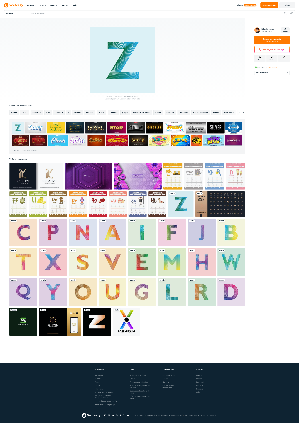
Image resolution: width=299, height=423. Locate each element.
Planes (240, 5)
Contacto (165, 379)
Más (74, 5)
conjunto (113, 112)
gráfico (101, 112)
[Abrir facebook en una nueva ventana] (105, 415)
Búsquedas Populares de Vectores (140, 386)
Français (199, 389)
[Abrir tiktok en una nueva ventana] (120, 415)
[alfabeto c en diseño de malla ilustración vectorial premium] (23, 232)
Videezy (98, 382)
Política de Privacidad (191, 415)
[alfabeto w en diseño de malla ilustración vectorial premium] (231, 262)
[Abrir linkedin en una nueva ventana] (113, 415)
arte (48, 112)
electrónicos (229, 112)
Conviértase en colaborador (168, 386)
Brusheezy (99, 375)
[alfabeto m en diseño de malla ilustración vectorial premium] (172, 262)
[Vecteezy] (13, 5)
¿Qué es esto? (272, 67)
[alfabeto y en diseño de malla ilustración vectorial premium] (53, 292)
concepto (59, 112)
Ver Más (233, 140)
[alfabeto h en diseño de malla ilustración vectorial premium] (202, 262)
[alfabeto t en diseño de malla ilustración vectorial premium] (23, 262)
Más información (262, 73)
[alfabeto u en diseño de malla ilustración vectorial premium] (112, 292)
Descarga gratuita (271, 40)
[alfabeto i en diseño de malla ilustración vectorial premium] (142, 232)
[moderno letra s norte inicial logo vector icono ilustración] (23, 322)
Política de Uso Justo (208, 415)
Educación (99, 389)
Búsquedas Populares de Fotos (140, 392)
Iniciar (287, 5)
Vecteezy (98, 379)
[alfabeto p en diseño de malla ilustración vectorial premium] (53, 232)
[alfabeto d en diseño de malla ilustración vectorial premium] (231, 292)
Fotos (41, 5)
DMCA (132, 379)
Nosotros (166, 382)
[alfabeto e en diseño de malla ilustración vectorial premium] (142, 262)
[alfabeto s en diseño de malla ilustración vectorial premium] (83, 262)
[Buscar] (285, 13)
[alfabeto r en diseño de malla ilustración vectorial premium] (202, 292)
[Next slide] (241, 112)
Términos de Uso (176, 415)
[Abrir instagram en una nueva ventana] (109, 415)
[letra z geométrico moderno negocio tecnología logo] (97, 322)
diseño (14, 112)
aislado (158, 112)
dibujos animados (200, 112)
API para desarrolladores (104, 392)
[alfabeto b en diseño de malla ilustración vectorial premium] (231, 232)
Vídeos (52, 5)
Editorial (64, 5)
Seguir (285, 31)
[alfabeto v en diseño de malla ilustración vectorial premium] (112, 262)
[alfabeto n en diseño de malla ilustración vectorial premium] (83, 232)
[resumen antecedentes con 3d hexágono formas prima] (138, 176)
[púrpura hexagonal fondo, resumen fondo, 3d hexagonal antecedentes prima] (88, 176)
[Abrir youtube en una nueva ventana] (128, 415)
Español (199, 379)
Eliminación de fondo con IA (106, 401)
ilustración (36, 112)
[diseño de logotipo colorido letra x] (126, 322)
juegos (125, 112)
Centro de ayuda (169, 375)
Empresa (98, 385)
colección (170, 112)
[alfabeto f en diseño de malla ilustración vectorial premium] (172, 232)
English (199, 375)
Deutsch (199, 385)
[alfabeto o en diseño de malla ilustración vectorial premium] (83, 292)
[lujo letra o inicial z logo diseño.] (60, 322)
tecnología (183, 112)
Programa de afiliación (139, 382)
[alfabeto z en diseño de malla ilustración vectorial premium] (180, 204)
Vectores (30, 5)
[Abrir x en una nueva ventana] (124, 415)
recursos (89, 112)
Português (200, 382)
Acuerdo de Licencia (138, 375)
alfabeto (77, 112)
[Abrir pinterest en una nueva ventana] (116, 415)
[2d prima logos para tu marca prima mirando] (220, 204)
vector (24, 112)
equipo (216, 112)
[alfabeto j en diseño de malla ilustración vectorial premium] (202, 232)
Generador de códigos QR (105, 404)
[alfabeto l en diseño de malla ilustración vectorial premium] (172, 292)
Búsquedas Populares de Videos (140, 397)
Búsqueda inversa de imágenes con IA (103, 397)
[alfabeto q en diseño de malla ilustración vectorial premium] (23, 292)
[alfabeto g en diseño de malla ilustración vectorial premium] (142, 292)
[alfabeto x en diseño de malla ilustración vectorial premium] (53, 262)
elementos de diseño (141, 112)
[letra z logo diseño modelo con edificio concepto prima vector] (36, 176)
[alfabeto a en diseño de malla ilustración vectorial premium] (112, 232)
